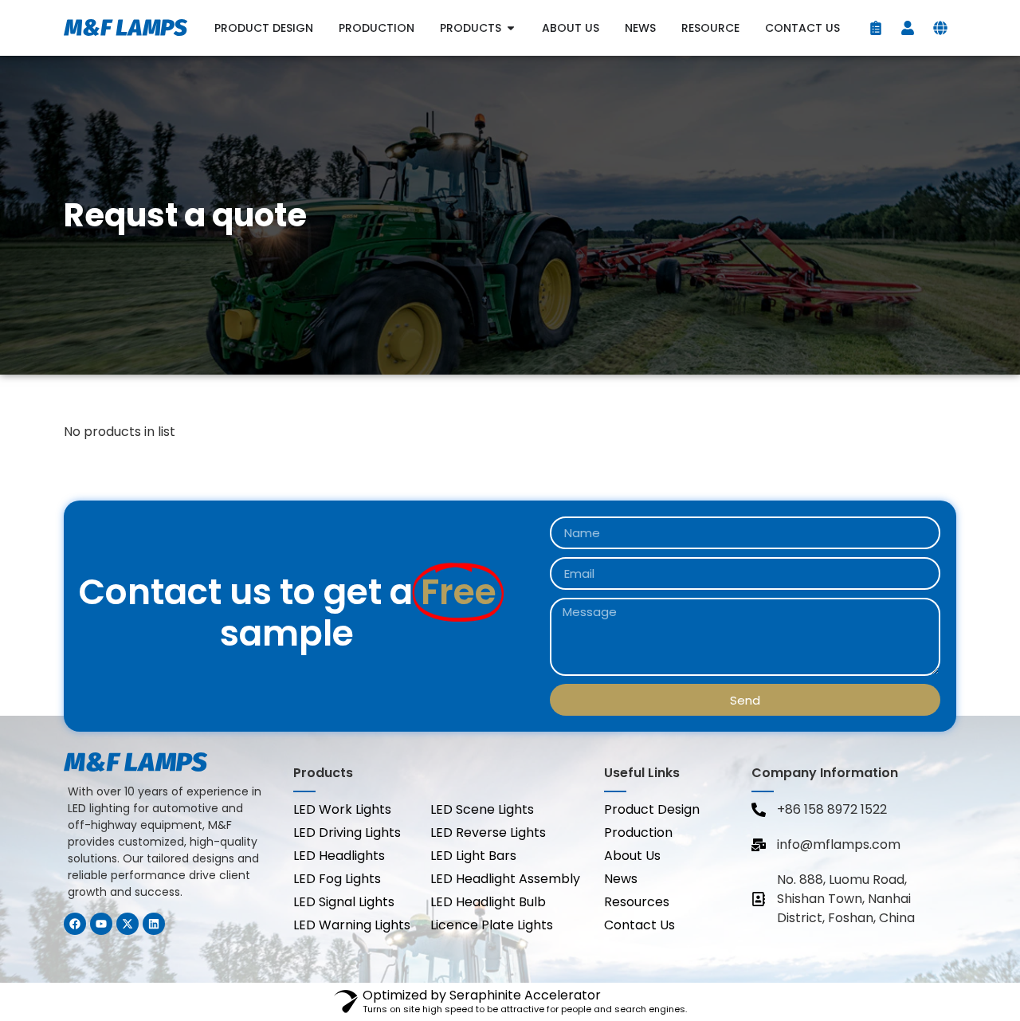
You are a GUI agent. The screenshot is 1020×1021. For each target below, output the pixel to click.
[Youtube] (101, 924)
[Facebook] (75, 924)
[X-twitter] (127, 924)
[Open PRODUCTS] (510, 28)
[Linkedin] (154, 924)
